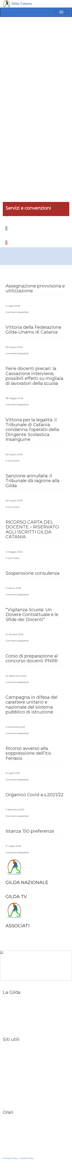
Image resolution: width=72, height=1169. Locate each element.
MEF (5, 1093)
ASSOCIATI (18, 925)
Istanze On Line (12, 1072)
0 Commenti (13, 460)
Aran (5, 1082)
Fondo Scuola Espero (16, 1087)
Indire (6, 1077)
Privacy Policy (10, 1158)
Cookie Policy (27, 1158)
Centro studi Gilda (13, 1015)
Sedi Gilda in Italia (13, 1004)
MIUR (6, 1061)
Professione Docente (15, 1020)
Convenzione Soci (14, 1030)
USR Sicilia (9, 1056)
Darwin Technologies (16, 1154)
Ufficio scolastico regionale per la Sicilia (26, 1051)
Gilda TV (7, 1009)
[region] (36, 88)
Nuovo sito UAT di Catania (18, 1046)
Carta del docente (14, 1103)
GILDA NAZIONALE (27, 882)
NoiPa (6, 1067)
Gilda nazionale (12, 999)
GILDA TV (16, 896)
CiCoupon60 (10, 1025)
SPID (6, 1098)
